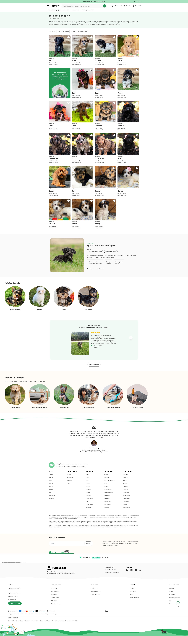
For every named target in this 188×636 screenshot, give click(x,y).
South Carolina (126, 498)
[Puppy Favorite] (68, 37)
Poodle (39, 309)
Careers (171, 603)
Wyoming (51, 498)
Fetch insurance (55, 597)
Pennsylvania (107, 501)
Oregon (51, 489)
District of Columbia (109, 480)
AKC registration (55, 591)
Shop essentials (12, 599)
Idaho (50, 480)
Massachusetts (108, 489)
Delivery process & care (88, 10)
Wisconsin (88, 507)
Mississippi (126, 492)
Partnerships (54, 600)
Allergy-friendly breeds (113, 407)
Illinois (87, 474)
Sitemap (27, 620)
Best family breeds (88, 407)
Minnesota (88, 489)
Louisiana (125, 489)
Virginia (125, 504)
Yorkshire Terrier (15, 309)
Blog (170, 600)
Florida (124, 480)
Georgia (125, 483)
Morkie (64, 309)
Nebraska (88, 495)
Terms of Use (11, 620)
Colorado (51, 477)
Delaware (106, 477)
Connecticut (107, 474)
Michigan (88, 486)
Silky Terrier (88, 309)
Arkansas (125, 477)
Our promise (172, 594)
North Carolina (126, 495)
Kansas (88, 483)
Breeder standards (95, 594)
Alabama (125, 474)
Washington (52, 495)
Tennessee (126, 501)
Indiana (87, 477)
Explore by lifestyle (13, 596)
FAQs (131, 594)
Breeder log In (94, 588)
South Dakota (89, 504)
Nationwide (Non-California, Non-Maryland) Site (66, 620)
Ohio (87, 501)
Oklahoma (69, 480)
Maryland (106, 486)
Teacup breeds (64, 407)
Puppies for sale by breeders (13, 562)
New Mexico (70, 477)
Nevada (51, 486)
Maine (106, 483)
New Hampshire (108, 492)
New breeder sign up (96, 591)
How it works (75, 10)
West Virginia (126, 507)
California (51, 474)
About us (66, 10)
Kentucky (125, 486)
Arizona (69, 474)
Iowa (87, 480)
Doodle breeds (15, 407)
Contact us (132, 588)
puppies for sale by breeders (78, 466)
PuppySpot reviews (56, 603)
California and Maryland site (46, 620)
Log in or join (54, 588)
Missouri (88, 492)
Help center (133, 591)
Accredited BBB (34, 620)
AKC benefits (54, 594)
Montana (51, 483)
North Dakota (89, 498)
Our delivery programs (174, 597)
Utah (50, 492)
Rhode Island (107, 504)
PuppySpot (4, 562)
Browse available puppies (54, 10)
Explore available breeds (14, 593)
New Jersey (107, 495)
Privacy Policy (19, 620)
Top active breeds (137, 407)
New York (106, 498)
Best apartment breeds (39, 407)
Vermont (106, 507)
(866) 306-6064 (111, 570)
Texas (68, 483)
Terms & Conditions (135, 597)
